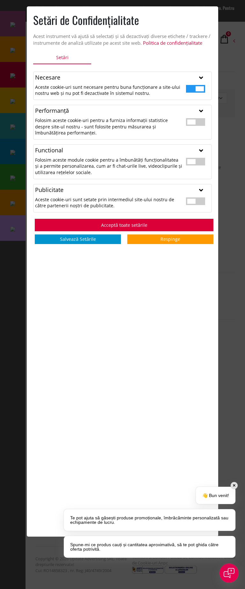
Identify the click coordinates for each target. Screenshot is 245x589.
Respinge (170, 239)
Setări (62, 57)
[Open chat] (229, 573)
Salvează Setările (78, 239)
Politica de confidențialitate (172, 43)
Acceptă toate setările (124, 225)
